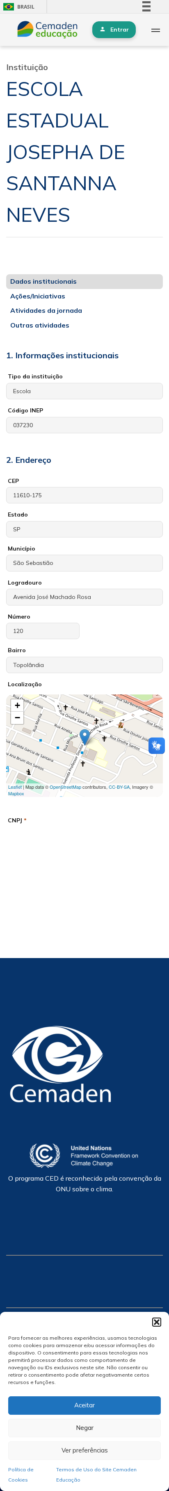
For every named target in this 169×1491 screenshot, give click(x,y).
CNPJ (17, 820)
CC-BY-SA (119, 786)
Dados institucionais (43, 281)
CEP (13, 481)
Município (21, 548)
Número (19, 616)
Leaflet (15, 786)
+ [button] (17, 705)
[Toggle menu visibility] (155, 29)
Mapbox (16, 793)
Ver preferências (85, 1450)
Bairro (17, 650)
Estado (18, 514)
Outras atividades (39, 325)
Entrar (119, 29)
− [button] (17, 717)
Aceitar (84, 1405)
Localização (25, 684)
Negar (85, 1428)
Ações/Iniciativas (37, 296)
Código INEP (25, 410)
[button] (157, 1322)
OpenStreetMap (65, 786)
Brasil (17, 6)
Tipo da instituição (35, 376)
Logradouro (25, 582)
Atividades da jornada (46, 310)
